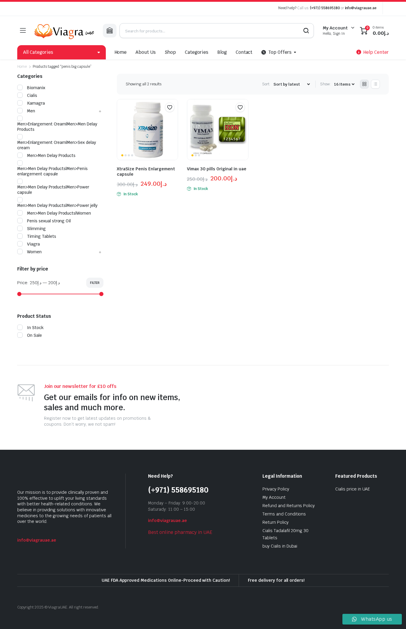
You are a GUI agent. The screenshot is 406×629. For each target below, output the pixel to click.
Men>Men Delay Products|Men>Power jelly (57, 205)
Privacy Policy (275, 489)
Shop (170, 52)
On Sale (34, 335)
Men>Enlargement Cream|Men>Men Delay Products (57, 126)
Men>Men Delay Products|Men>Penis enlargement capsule (52, 171)
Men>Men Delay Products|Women (59, 213)
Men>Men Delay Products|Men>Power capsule (53, 189)
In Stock (35, 327)
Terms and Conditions (284, 514)
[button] (170, 107)
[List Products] (375, 84)
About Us (146, 52)
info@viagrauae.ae (361, 8)
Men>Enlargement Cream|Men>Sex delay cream (56, 145)
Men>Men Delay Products (51, 155)
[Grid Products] (364, 84)
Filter (95, 283)
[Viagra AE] (64, 30)
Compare (172, 119)
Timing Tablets (41, 236)
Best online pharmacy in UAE (180, 532)
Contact (244, 52)
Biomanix (36, 87)
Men (31, 111)
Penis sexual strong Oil (49, 221)
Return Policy (275, 522)
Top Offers (280, 52)
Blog (222, 52)
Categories (196, 52)
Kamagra (36, 103)
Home (121, 52)
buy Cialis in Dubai (279, 546)
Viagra (33, 244)
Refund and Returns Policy (288, 505)
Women (34, 251)
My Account (274, 497)
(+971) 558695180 (325, 8)
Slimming (36, 228)
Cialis (32, 95)
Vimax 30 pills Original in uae (216, 169)
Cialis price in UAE (352, 489)
